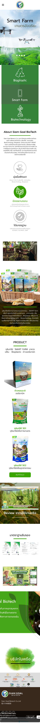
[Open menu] (3, 5)
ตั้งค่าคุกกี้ (30, 717)
